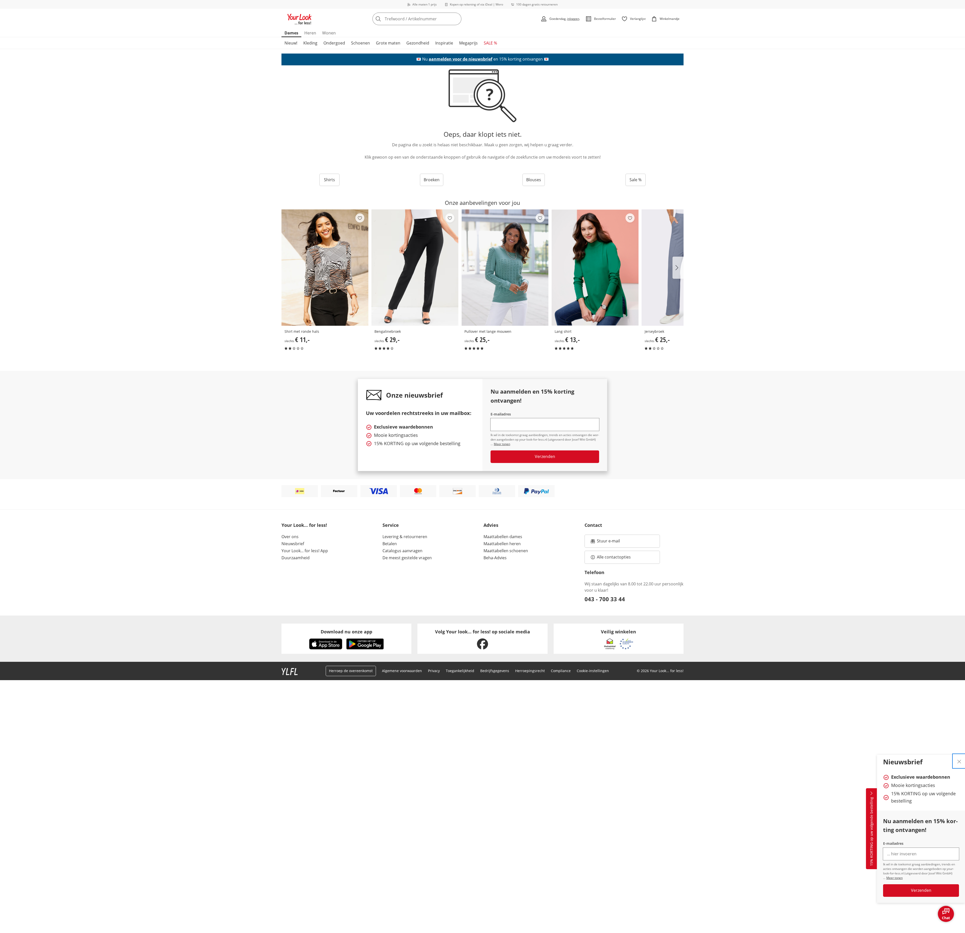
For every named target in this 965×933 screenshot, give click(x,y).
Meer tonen (894, 878)
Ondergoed (334, 43)
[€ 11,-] (324, 267)
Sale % (636, 179)
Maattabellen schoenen (506, 550)
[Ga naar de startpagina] (299, 19)
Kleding (310, 43)
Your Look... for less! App (304, 550)
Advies (491, 525)
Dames (291, 33)
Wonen (329, 33)
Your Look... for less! (304, 525)
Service (390, 525)
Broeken (432, 179)
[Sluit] (959, 761)
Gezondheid (417, 43)
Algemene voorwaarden (402, 670)
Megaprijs (468, 43)
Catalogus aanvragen (402, 550)
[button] (678, 268)
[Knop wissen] (456, 19)
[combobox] (428, 19)
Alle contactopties (614, 557)
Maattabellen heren (502, 543)
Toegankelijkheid (460, 670)
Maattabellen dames (503, 536)
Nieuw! (290, 43)
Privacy (434, 670)
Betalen (389, 543)
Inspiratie (444, 43)
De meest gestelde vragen (407, 558)
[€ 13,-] (595, 267)
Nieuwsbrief (292, 543)
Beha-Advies (495, 558)
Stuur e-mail (608, 542)
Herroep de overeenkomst (351, 670)
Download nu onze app (346, 632)
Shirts (329, 179)
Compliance (561, 670)
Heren (310, 33)
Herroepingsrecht (530, 670)
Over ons (290, 536)
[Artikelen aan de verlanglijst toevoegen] (359, 217)
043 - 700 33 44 (605, 599)
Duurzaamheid (295, 558)
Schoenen (360, 43)
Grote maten (388, 43)
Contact (593, 525)
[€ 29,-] (414, 267)
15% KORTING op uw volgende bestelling (871, 831)
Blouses (533, 179)
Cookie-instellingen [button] (593, 670)
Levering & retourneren (404, 536)
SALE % (490, 43)
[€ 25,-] (504, 267)
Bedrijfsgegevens (494, 670)
